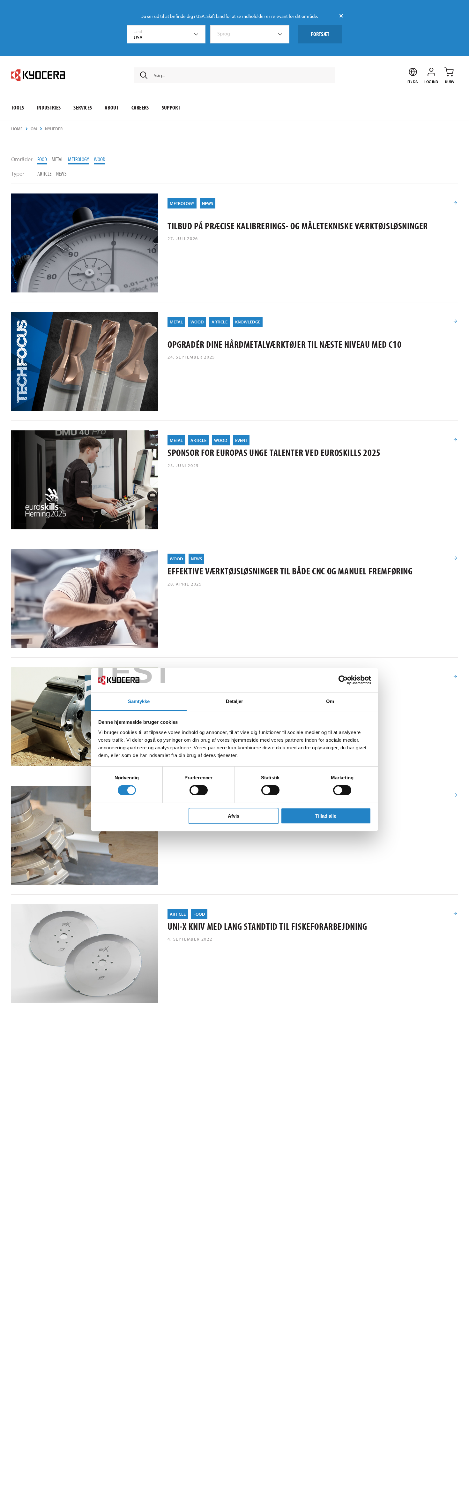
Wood (99, 159)
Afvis (233, 815)
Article (44, 173)
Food (42, 159)
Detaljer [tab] (234, 701)
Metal (57, 159)
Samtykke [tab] (139, 701)
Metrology (78, 159)
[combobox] (166, 34)
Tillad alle (325, 815)
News (61, 173)
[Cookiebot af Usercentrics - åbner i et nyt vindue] (343, 680)
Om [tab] (330, 701)
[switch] (199, 790)
